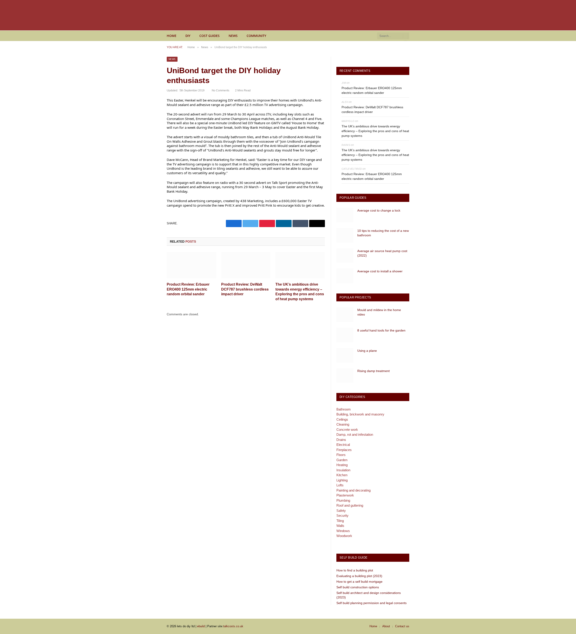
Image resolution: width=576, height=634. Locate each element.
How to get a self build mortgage (359, 581)
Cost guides (209, 36)
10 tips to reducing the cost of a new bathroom (383, 233)
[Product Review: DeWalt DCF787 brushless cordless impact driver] (246, 265)
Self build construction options (357, 587)
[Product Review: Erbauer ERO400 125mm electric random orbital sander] (191, 265)
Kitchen (341, 475)
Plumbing (343, 500)
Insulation (343, 470)
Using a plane (367, 350)
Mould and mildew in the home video (379, 312)
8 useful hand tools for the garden (381, 330)
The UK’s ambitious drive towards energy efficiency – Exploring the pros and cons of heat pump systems (299, 291)
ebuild (201, 626)
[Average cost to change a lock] (344, 215)
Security (342, 515)
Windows (343, 531)
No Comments (220, 90)
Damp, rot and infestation (354, 434)
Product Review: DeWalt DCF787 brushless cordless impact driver (245, 289)
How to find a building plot (354, 570)
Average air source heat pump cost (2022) (382, 253)
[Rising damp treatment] (344, 375)
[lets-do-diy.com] (212, 15)
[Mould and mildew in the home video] (344, 314)
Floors (341, 455)
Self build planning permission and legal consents (371, 603)
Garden (341, 460)
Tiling (340, 521)
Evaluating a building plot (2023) (359, 576)
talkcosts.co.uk (233, 626)
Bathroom (343, 409)
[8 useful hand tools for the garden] (344, 335)
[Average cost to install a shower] (344, 275)
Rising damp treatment (373, 371)
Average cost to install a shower (380, 271)
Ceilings (342, 419)
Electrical (343, 445)
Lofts (340, 485)
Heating (342, 465)
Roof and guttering (349, 505)
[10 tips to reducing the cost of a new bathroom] (344, 235)
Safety (341, 510)
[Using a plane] (344, 355)
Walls (340, 526)
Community (256, 36)
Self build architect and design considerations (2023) (368, 595)
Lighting (342, 480)
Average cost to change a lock (378, 210)
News (233, 36)
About (386, 626)
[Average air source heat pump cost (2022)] (344, 255)
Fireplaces (344, 450)
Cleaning (342, 424)
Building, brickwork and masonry (360, 414)
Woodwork (344, 536)
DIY (187, 36)
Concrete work (347, 429)
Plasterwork (345, 495)
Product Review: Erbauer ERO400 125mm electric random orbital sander (188, 289)
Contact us (402, 626)
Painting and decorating (353, 490)
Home (171, 36)
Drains (341, 440)
